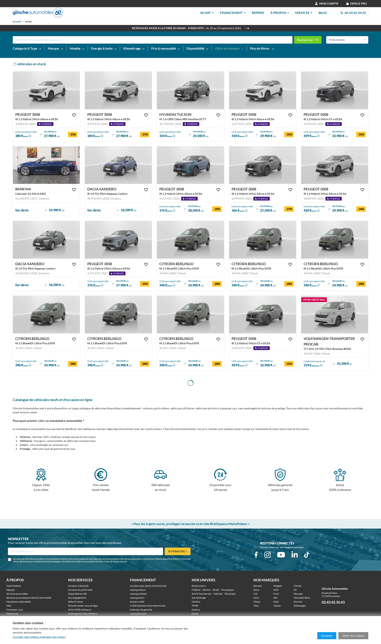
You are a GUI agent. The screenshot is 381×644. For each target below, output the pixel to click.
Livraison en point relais (80, 589)
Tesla (256, 605)
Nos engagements (77, 597)
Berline (206, 589)
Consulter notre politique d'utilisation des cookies (39, 637)
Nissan (256, 601)
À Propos (278, 12)
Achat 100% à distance (79, 609)
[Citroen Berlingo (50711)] (190, 314)
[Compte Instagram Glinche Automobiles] (267, 554)
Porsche (298, 601)
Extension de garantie (141, 609)
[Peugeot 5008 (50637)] (262, 314)
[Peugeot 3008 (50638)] (190, 165)
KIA (275, 597)
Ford (276, 593)
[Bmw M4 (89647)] (46, 165)
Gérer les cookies (353, 635)
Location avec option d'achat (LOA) (148, 585)
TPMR (195, 605)
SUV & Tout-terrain (201, 593)
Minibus (196, 601)
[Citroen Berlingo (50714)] (334, 240)
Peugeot (277, 585)
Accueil (17, 21)
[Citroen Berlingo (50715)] (262, 240)
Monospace (227, 589)
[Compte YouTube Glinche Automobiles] (281, 554)
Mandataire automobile (18, 601)
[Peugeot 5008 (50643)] (334, 165)
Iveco (256, 597)
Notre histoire (13, 585)
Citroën (298, 585)
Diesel (195, 613)
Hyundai (298, 593)
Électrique (230, 593)
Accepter (326, 635)
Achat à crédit (137, 601)
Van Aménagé (199, 597)
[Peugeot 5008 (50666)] (262, 90)
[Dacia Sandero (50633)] (46, 240)
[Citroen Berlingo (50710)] (190, 240)
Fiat (255, 593)
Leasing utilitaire (138, 593)
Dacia (256, 589)
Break (216, 589)
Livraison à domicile (78, 585)
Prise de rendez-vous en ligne (83, 605)
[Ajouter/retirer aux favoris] (74, 115)
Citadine (196, 589)
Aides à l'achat (75, 601)
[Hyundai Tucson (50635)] (190, 90)
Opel (276, 601)
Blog (323, 12)
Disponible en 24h (77, 593)
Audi (275, 589)
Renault (257, 585)
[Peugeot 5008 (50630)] (334, 90)
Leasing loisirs (137, 597)
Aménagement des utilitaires (82, 613)
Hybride (218, 593)
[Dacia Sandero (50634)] (118, 165)
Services (302, 12)
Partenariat (12, 613)
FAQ (8, 605)
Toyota (277, 605)
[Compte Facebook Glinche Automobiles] (256, 555)
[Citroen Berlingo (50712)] (118, 314)
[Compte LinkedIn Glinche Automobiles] (295, 554)
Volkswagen (300, 605)
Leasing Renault (138, 613)
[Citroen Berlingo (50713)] (46, 314)
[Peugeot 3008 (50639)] (118, 240)
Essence (196, 609)
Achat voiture (199, 585)
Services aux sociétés (17, 593)
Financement (231, 12)
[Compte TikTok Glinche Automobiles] (306, 555)
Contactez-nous (14, 609)
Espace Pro (358, 3)
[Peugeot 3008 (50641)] (262, 165)
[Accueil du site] (38, 12)
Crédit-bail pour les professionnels (147, 605)
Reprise (258, 12)
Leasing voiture (138, 589)
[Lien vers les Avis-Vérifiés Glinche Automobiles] (348, 588)
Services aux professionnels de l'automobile (28, 597)
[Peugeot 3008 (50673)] (46, 90)
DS (295, 589)
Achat (205, 12)
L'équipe (10, 589)
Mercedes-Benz (302, 597)
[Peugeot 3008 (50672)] (118, 90)
